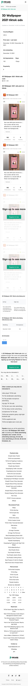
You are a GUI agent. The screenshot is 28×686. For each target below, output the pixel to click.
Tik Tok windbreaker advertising (11, 396)
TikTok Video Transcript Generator (14, 523)
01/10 (19, 600)
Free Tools (14, 495)
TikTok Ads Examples (14, 569)
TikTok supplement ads (9, 419)
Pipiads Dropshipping (14, 540)
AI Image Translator (14, 530)
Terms (12, 680)
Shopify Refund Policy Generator (14, 484)
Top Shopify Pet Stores (14, 552)
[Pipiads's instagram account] (19, 675)
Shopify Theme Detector (14, 463)
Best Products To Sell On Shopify (14, 560)
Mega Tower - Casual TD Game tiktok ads (8, 376)
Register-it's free (14, 217)
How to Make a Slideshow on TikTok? (14, 635)
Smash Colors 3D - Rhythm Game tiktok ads (8, 379)
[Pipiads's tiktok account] (16, 675)
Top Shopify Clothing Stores (14, 557)
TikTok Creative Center (14, 520)
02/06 (14, 597)
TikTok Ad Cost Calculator (14, 473)
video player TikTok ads (9, 393)
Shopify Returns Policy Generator (14, 490)
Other (23, 592)
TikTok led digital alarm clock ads (12, 422)
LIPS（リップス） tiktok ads (19, 376)
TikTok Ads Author (14, 579)
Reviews (14, 528)
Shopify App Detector (14, 466)
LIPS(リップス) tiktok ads (14, 376)
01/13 (14, 600)
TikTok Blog (14, 572)
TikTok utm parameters (14, 458)
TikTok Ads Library (14, 518)
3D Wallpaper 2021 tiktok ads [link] (8, 9)
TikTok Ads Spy (14, 510)
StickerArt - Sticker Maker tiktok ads (14, 379)
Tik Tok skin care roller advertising (12, 406)
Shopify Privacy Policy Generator (14, 481)
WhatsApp (14, 649)
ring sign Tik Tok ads (8, 403)
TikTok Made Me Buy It (14, 547)
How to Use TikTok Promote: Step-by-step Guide (14, 623)
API (14, 652)
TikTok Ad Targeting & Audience (14, 461)
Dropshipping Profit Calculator (14, 476)
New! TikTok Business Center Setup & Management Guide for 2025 (14, 614)
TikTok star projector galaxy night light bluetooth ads (13, 415)
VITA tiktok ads (24, 379)
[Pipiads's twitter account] (12, 675)
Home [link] (2, 6)
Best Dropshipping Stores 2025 (14, 535)
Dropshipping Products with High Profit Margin (14, 544)
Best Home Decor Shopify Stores (14, 562)
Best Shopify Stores (14, 550)
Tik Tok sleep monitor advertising (12, 409)
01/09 (8, 602)
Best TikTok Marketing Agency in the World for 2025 (14, 627)
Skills (14, 515)
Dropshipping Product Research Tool (14, 538)
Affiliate (14, 501)
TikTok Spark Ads (14, 513)
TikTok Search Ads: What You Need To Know (14, 610)
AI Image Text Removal (14, 533)
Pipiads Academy (14, 582)
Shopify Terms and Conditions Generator (14, 487)
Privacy (7, 680)
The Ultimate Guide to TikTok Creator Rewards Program (14, 619)
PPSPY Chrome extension (14, 498)
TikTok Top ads (14, 574)
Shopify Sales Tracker (14, 456)
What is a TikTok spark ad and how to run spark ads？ (14, 632)
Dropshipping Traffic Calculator (14, 468)
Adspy (14, 507)
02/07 (8, 597)
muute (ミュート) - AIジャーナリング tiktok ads (3, 376)
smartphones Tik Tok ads (9, 412)
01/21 (8, 600)
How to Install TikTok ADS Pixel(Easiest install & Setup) (14, 639)
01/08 (14, 602)
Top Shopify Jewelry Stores (14, 555)
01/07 (19, 602)
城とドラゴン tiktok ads (3, 379)
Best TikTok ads (14, 577)
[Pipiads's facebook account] (9, 675)
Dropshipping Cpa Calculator (14, 471)
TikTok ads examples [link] (11, 6)
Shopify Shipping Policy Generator (14, 493)
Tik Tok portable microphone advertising (10, 400)
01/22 (19, 597)
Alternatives (14, 525)
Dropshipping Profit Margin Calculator (14, 479)
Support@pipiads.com (14, 646)
